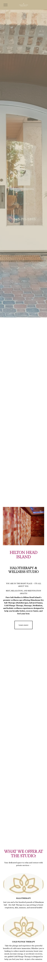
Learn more (23, 625)
